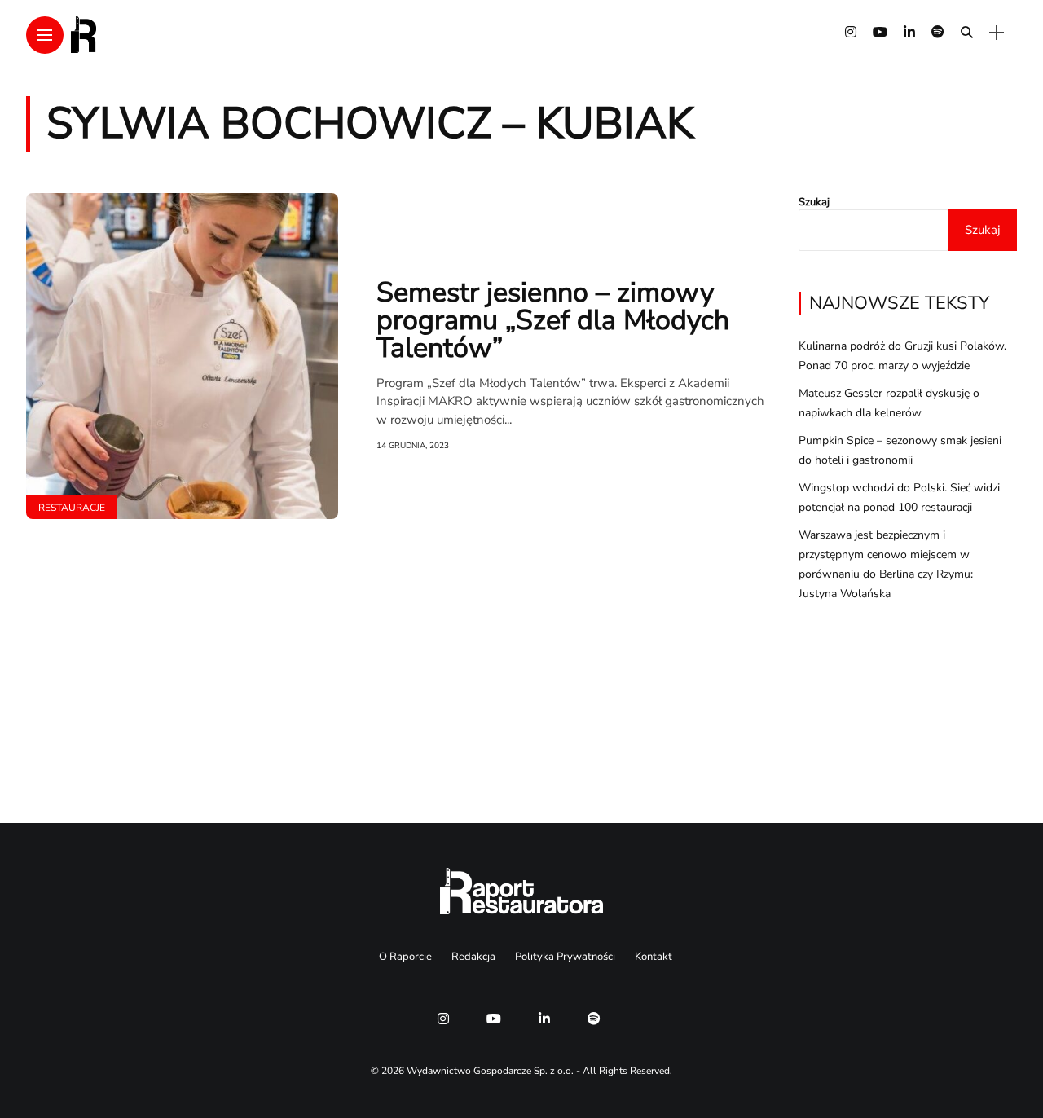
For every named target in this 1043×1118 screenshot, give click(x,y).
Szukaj (814, 202)
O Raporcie (405, 956)
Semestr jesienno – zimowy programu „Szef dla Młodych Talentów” (552, 320)
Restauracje (71, 507)
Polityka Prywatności (565, 956)
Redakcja (473, 956)
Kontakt (653, 956)
